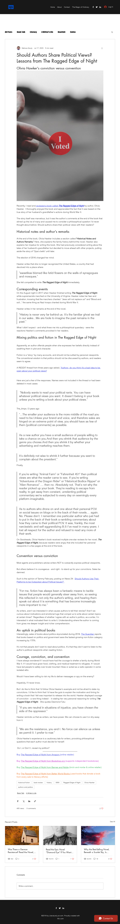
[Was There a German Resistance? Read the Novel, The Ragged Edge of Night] (22, 835)
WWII (57, 782)
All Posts (8, 32)
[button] (112, 32)
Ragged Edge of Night (71, 782)
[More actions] (102, 48)
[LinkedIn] (100, 7)
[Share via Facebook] (18, 801)
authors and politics (25, 787)
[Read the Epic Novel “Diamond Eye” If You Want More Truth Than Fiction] (60, 835)
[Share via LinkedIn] (29, 801)
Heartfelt (61, 32)
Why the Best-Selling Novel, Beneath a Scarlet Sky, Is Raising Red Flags (96, 851)
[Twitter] (97, 7)
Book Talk (21, 32)
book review (38, 782)
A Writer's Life (47, 32)
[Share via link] (35, 801)
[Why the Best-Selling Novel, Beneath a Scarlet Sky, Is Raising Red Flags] (98, 835)
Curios (73, 32)
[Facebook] (93, 7)
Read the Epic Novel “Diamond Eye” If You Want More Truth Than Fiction (58, 851)
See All (112, 822)
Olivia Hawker (89, 782)
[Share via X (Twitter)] (23, 801)
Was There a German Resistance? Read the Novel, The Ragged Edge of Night (21, 851)
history (49, 782)
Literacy (33, 32)
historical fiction (24, 782)
